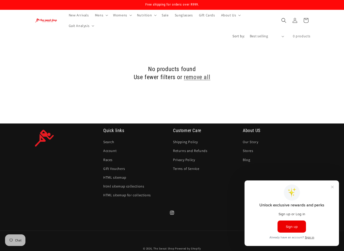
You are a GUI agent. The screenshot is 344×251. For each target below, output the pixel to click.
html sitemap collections (123, 186)
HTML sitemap (114, 177)
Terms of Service (186, 168)
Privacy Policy (184, 160)
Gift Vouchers (114, 168)
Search (108, 142)
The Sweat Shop (164, 248)
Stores (248, 150)
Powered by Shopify (188, 248)
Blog (246, 160)
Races (108, 160)
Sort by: (238, 36)
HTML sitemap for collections (127, 195)
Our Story (250, 142)
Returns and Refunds (190, 150)
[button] (101, 15)
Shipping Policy (185, 142)
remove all (197, 77)
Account (110, 150)
